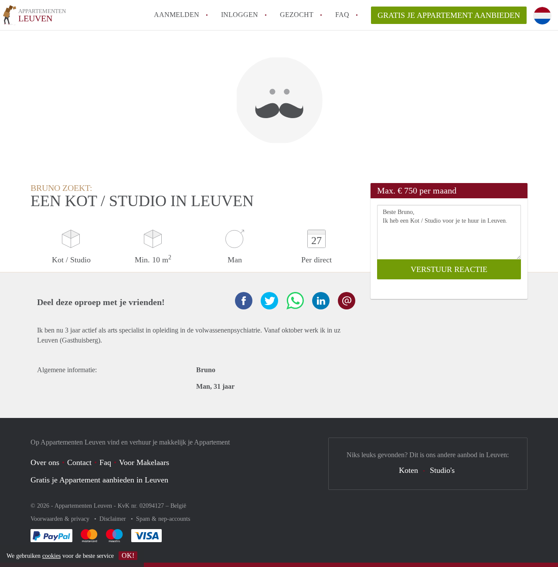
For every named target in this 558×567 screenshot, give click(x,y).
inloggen (239, 14)
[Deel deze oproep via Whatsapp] (295, 300)
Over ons (45, 462)
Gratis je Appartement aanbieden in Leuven (99, 479)
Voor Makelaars (144, 462)
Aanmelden (176, 14)
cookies (51, 556)
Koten (408, 470)
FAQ (342, 14)
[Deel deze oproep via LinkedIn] (321, 300)
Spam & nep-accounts (163, 519)
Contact (79, 462)
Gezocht (296, 14)
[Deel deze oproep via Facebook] (243, 300)
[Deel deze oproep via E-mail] (346, 300)
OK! (128, 555)
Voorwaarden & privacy (61, 519)
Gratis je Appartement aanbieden (449, 15)
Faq (105, 462)
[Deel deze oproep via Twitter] (269, 300)
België (178, 505)
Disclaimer (113, 519)
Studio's (442, 470)
